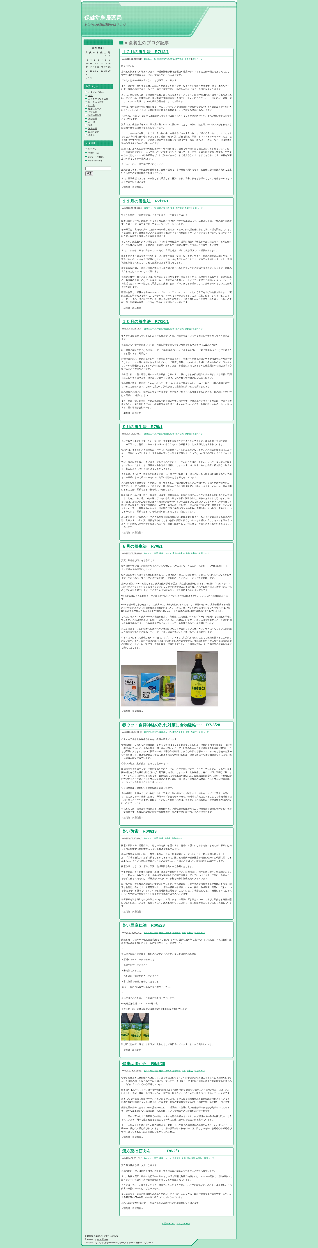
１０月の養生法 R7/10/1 (145, 321)
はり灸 (91, 105)
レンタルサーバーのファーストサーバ (116, 1242)
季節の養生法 (163, 59)
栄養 (172, 59)
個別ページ (197, 59)
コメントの (96, 157)
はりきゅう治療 (96, 102)
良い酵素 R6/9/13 (139, 831)
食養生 (188, 59)
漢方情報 (179, 59)
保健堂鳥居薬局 (103, 18)
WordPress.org (95, 160)
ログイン (92, 149)
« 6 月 (89, 78)
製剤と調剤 (93, 132)
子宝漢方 (92, 112)
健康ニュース (150, 59)
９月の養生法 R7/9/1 (142, 426)
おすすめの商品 (151, 553)
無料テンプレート (144, 1242)
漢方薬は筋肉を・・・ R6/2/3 (150, 1151)
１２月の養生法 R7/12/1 (145, 51)
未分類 (91, 122)
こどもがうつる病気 (98, 99)
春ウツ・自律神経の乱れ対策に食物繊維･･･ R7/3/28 (171, 725)
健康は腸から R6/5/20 (143, 1063)
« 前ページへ (168, 1223)
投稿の (93, 153)
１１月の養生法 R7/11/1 (145, 201)
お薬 (90, 95)
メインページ (183, 1223)
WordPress (102, 1239)
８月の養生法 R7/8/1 (142, 546)
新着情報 (176, 932)
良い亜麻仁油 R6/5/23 (143, 925)
